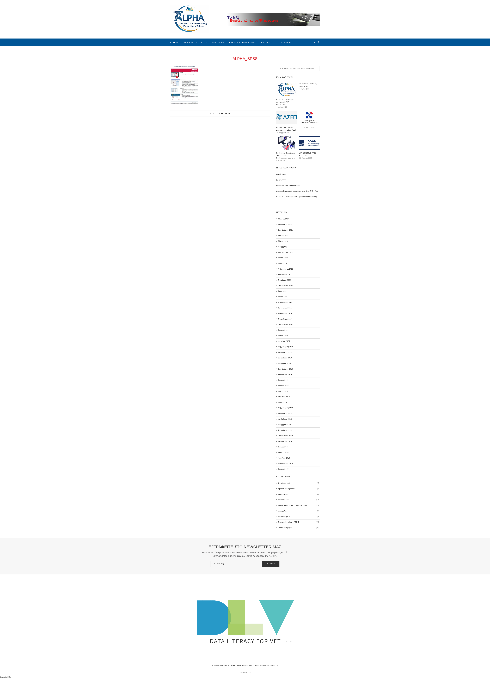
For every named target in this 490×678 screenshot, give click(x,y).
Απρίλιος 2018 (284, 458)
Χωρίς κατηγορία (298, 528)
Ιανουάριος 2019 (285, 413)
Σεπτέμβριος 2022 (285, 252)
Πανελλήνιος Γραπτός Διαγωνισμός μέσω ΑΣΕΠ (286, 128)
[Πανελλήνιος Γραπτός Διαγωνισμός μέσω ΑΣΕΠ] (286, 117)
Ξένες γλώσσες (267, 42)
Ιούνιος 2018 (283, 452)
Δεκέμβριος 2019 (285, 358)
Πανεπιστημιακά (298, 516)
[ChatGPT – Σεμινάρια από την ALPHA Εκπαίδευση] (286, 89)
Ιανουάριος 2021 (285, 308)
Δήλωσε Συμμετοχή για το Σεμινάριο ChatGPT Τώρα (297, 191)
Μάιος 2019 (283, 391)
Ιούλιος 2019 (283, 380)
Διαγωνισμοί (298, 494)
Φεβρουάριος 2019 (285, 408)
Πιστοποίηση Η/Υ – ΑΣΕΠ (194, 42)
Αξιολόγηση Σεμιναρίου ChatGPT (289, 185)
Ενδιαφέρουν (298, 500)
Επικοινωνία (285, 42)
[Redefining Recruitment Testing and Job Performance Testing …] (286, 143)
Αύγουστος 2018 (285, 441)
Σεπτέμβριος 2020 (285, 325)
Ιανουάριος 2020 (285, 352)
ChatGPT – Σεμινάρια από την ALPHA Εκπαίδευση (284, 101)
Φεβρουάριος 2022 (285, 269)
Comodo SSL (5, 677)
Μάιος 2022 (283, 258)
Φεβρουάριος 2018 (285, 463)
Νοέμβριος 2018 (284, 424)
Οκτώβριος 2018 (285, 430)
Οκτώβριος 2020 (285, 319)
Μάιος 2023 (283, 241)
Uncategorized (298, 483)
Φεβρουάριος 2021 (285, 302)
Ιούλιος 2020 (283, 330)
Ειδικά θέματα (217, 42)
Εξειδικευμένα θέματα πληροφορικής (298, 505)
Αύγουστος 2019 (285, 374)
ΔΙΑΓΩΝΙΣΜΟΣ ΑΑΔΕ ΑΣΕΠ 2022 (307, 154)
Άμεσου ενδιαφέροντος (298, 489)
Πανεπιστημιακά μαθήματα (242, 42)
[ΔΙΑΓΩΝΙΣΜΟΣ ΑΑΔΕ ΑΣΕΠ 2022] (309, 143)
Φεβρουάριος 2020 (285, 347)
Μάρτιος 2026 (283, 219)
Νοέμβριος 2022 (284, 247)
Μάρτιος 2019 (283, 402)
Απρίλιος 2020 (284, 341)
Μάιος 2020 (283, 336)
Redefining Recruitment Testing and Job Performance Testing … (285, 155)
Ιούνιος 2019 (283, 386)
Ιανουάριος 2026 (285, 224)
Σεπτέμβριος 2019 (285, 369)
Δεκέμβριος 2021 (285, 274)
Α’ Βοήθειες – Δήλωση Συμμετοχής (308, 85)
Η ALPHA (174, 42)
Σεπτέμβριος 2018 (285, 436)
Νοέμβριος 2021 (284, 280)
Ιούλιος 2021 (283, 291)
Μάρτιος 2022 (283, 263)
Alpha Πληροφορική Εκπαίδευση (266, 665)
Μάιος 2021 (283, 297)
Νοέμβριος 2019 (284, 363)
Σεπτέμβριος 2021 (285, 285)
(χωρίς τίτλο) (281, 174)
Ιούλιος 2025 (283, 236)
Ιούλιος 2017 (283, 469)
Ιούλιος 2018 (283, 447)
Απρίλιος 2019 (284, 397)
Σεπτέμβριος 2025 (285, 230)
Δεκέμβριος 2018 (285, 419)
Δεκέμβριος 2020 (285, 313)
